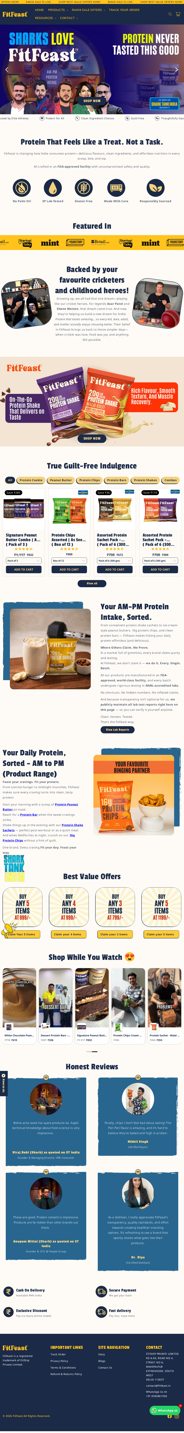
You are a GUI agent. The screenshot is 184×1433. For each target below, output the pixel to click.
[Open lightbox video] (19, 1006)
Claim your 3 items (114, 934)
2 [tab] (88, 110)
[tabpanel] (92, 69)
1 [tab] (85, 110)
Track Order (58, 1354)
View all (92, 583)
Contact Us (105, 1367)
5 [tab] (99, 110)
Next (177, 69)
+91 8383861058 (156, 1396)
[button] (58, 10)
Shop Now (92, 101)
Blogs (101, 1361)
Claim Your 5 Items (21, 934)
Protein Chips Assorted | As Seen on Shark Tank (68, 537)
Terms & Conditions (63, 1367)
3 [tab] (92, 110)
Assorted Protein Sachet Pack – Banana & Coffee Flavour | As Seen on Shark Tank (112, 537)
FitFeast (18, 1416)
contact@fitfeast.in (158, 1385)
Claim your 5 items (160, 934)
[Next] (177, 1003)
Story (101, 1354)
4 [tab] (95, 110)
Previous (7, 69)
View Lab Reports (117, 730)
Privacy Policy (59, 1361)
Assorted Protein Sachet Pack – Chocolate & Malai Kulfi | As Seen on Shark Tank (159, 537)
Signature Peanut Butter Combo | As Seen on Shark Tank (23, 537)
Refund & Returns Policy (66, 1374)
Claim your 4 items (67, 934)
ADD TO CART (23, 569)
